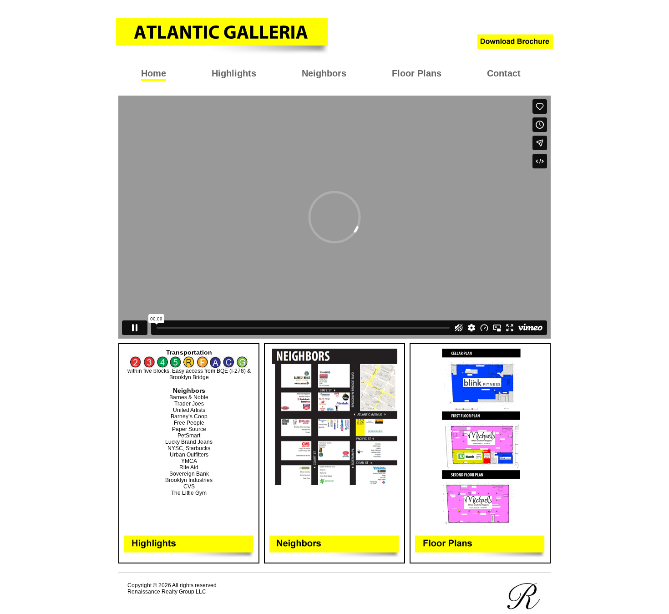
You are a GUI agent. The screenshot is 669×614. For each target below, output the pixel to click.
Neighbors (324, 73)
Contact (504, 73)
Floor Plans (416, 73)
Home (153, 73)
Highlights (234, 73)
